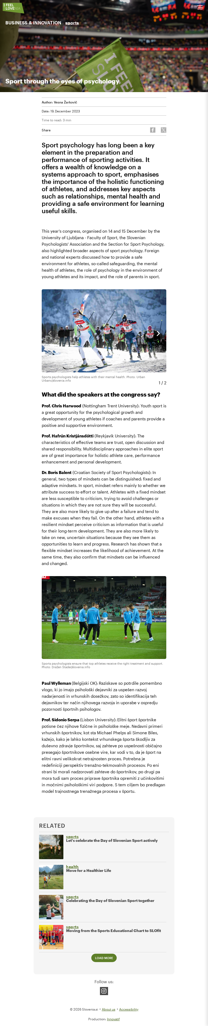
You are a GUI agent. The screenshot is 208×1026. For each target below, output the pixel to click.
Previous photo (49, 333)
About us (108, 1009)
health (72, 867)
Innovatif (113, 1019)
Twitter (163, 130)
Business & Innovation (33, 22)
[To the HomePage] (13, 8)
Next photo (158, 333)
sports (72, 22)
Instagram (104, 991)
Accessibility (128, 1009)
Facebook (152, 130)
